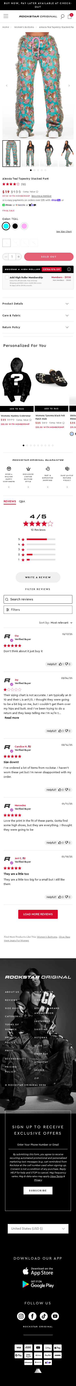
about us (12, 992)
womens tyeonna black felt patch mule (50, 417)
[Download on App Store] (38, 1271)
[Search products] (62, 16)
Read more (12, 717)
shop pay (41, 1054)
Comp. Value (29, 192)
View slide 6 (42, 445)
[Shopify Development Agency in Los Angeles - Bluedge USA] (38, 1370)
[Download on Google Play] (38, 1284)
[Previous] (7, 85)
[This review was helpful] (60, 664)
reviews (11, 1000)
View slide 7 (45, 445)
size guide (13, 1008)
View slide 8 (49, 445)
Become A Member (41, 196)
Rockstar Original (38, 1327)
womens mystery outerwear (16, 416)
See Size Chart (64, 231)
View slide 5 (45, 170)
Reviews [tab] (10, 501)
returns (40, 1037)
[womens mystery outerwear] (17, 380)
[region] (38, 540)
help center (44, 992)
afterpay (41, 1062)
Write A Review (38, 577)
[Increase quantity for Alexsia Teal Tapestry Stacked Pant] (19, 256)
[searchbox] (40, 599)
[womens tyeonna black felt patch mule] (51, 380)
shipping (41, 1029)
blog (38, 1046)
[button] (69, 16)
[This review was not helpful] (66, 664)
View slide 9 (53, 445)
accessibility (15, 1059)
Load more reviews (38, 914)
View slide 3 (38, 170)
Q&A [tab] (22, 501)
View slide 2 (34, 170)
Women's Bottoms (24, 27)
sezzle (39, 1070)
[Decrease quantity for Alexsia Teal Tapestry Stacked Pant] (5, 256)
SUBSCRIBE (38, 1190)
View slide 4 (42, 170)
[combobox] (55, 623)
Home (5, 27)
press (9, 1050)
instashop (42, 1021)
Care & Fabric (11, 315)
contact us (43, 1000)
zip (36, 1078)
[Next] (69, 85)
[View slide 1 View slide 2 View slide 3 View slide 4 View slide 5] (38, 153)
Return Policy (11, 327)
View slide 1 (31, 170)
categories (14, 1016)
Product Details (12, 303)
